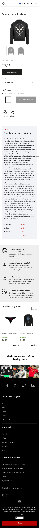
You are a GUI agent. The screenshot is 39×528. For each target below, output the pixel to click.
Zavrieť (30, 120)
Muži (22, 232)
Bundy (23, 224)
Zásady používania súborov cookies (13, 473)
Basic (22, 228)
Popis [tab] (6, 129)
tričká (11, 156)
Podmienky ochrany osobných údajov (13, 464)
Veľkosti (4, 438)
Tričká (3, 404)
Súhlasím (20, 523)
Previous (33, 308)
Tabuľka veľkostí (11, 72)
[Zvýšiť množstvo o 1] (13, 100)
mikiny (24, 156)
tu (22, 514)
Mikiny (3, 408)
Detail (15, 345)
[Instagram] (6, 385)
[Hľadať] (28, 3)
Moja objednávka (7, 481)
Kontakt (4, 477)
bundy (29, 156)
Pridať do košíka (28, 100)
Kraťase (4, 416)
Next (36, 308)
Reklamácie (5, 446)
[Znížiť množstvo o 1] (3, 100)
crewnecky (17, 156)
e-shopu (31, 145)
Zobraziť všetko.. (7, 420)
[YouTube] (33, 385)
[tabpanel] (11, 330)
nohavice (35, 156)
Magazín (4, 450)
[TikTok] (24, 385)
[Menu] (36, 3)
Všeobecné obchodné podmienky (12, 469)
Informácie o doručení (8, 442)
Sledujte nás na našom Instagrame (20, 358)
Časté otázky (6, 434)
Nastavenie (19, 518)
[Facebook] (15, 385)
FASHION (23, 235)
